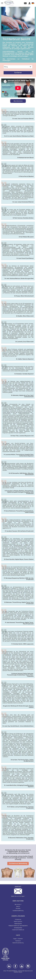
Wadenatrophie (18, 923)
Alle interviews (18, 101)
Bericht (18, 906)
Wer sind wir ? (18, 904)
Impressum (18, 940)
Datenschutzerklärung (18, 942)
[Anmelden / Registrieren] (29, 3)
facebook (15, 964)
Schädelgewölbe (18, 927)
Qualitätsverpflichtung (18, 910)
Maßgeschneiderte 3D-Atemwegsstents (18, 925)
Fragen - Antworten (18, 938)
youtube (22, 964)
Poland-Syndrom (18, 921)
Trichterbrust (18, 919)
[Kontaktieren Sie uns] (25, 3)
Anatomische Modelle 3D (18, 929)
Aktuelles (18, 908)
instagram (28, 965)
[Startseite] (9, 3)
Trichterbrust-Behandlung (18, 863)
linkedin (9, 964)
